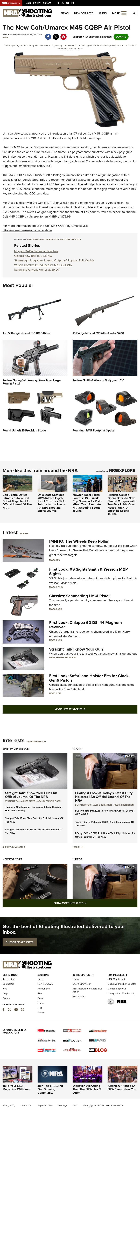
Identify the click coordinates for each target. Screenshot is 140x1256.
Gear (5, 37)
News (65, 13)
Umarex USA (11, 133)
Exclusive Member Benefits (122, 984)
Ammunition (44, 988)
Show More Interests (88, 903)
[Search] (134, 13)
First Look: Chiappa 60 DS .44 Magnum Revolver (85, 624)
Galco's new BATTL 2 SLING (33, 256)
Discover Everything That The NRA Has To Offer (87, 1089)
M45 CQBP (65, 239)
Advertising (9, 979)
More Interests (35, 741)
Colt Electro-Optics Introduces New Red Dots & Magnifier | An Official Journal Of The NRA (17, 501)
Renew (36, 3)
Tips (58, 559)
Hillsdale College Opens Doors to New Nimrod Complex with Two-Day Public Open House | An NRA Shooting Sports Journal (122, 504)
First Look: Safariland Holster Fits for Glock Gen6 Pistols (89, 678)
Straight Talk (12, 801)
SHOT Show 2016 (35, 239)
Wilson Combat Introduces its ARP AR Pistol (43, 265)
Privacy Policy (9, 1105)
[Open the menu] (124, 13)
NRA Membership (117, 979)
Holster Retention (123, 804)
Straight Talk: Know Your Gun (76, 649)
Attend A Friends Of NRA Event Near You (122, 1087)
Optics (59, 586)
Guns (103, 13)
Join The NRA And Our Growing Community (50, 1089)
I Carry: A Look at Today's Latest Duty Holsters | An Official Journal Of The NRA (103, 796)
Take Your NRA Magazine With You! (16, 1087)
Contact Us (8, 984)
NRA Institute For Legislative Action (87, 990)
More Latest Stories (84, 709)
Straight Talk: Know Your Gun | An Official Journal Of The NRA (31, 794)
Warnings (62, 1105)
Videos (77, 859)
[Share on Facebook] (48, 35)
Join (28, 3)
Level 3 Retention (102, 804)
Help (5, 993)
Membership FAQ (117, 988)
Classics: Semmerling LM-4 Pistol (79, 596)
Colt (56, 239)
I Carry (78, 749)
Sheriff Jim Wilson (66, 657)
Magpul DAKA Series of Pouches (36, 251)
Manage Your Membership (121, 993)
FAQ (5, 988)
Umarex (49, 239)
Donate (47, 3)
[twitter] (56, 35)
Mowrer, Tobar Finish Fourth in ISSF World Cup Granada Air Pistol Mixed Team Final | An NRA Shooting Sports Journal (87, 503)
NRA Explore (79, 996)
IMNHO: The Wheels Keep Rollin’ (79, 541)
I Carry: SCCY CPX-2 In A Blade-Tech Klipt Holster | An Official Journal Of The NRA (105, 835)
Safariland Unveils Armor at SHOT (37, 269)
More (23, 533)
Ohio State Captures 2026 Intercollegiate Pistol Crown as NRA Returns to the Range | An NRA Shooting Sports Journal (52, 503)
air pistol (76, 239)
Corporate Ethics (44, 1105)
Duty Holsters (83, 804)
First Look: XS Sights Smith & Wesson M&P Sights (88, 571)
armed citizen (28, 801)
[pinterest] (63, 35)
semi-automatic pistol (49, 801)
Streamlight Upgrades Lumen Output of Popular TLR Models (54, 260)
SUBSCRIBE (19, 942)
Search (6, 998)
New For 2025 (84, 13)
